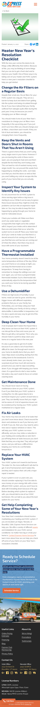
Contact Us (7, 660)
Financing (5, 640)
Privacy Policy (7, 654)
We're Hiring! (27, 633)
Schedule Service (11, 591)
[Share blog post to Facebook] (31, 44)
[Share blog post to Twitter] (34, 44)
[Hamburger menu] (35, 4)
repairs (35, 527)
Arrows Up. (28, 704)
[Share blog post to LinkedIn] (37, 44)
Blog (3, 644)
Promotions (26, 637)
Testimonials (26, 641)
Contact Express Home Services (21, 535)
